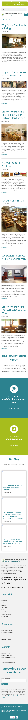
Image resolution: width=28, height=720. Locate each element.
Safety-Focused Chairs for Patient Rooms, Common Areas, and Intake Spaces (13, 542)
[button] (11, 717)
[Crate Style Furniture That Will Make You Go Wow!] (14, 325)
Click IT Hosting (6, 711)
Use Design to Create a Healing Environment (14, 257)
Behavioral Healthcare (6, 655)
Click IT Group (18, 710)
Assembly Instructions (6, 630)
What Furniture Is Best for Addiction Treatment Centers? (12, 488)
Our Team (3, 602)
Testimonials (4, 607)
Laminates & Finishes (6, 639)
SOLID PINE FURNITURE (12, 200)
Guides (3, 637)
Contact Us (4, 600)
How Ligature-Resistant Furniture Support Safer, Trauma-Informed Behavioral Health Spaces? (13, 516)
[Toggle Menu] (25, 14)
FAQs (2, 609)
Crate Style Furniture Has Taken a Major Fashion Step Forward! (13, 115)
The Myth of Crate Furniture (11, 164)
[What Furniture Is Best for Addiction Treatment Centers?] (14, 476)
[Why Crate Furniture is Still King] (14, 41)
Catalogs (3, 634)
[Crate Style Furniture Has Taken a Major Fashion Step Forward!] (14, 132)
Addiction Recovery (6, 653)
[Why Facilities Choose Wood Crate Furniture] (14, 84)
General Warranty (5, 612)
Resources (3, 605)
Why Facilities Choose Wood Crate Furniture (13, 74)
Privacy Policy (4, 616)
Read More (4, 64)
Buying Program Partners (7, 632)
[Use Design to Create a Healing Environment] (14, 273)
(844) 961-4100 (7, 3)
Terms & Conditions (6, 614)
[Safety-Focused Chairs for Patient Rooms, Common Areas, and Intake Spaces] (14, 531)
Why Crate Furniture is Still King (13, 27)
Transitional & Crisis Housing (8, 662)
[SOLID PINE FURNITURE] (14, 219)
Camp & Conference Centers (8, 657)
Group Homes (4, 660)
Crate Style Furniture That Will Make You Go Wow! (13, 310)
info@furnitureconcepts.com (20, 4)
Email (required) (6, 678)
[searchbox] (14, 9)
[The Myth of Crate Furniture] (14, 174)
